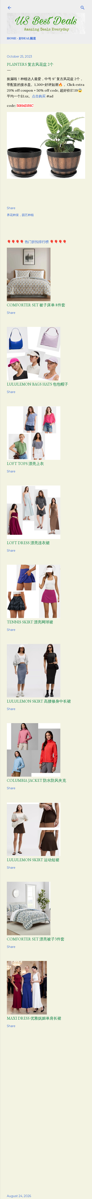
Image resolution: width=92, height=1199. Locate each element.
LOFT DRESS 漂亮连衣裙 (28, 542)
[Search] (82, 7)
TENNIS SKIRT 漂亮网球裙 (30, 622)
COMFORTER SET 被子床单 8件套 (36, 304)
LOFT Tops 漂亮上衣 (25, 463)
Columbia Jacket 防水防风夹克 (36, 780)
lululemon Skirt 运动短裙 (33, 859)
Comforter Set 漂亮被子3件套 (35, 939)
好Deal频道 (27, 38)
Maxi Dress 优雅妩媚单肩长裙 (34, 1018)
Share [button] (11, 208)
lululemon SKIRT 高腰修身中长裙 (39, 701)
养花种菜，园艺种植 (20, 215)
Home (11, 38)
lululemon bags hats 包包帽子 (37, 384)
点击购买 (39, 96)
